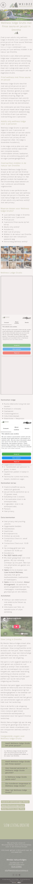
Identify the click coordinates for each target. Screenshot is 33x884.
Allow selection (16, 458)
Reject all (16, 461)
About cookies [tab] (16, 428)
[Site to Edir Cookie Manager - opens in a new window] (25, 422)
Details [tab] (27, 428)
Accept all (16, 454)
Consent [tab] (6, 428)
